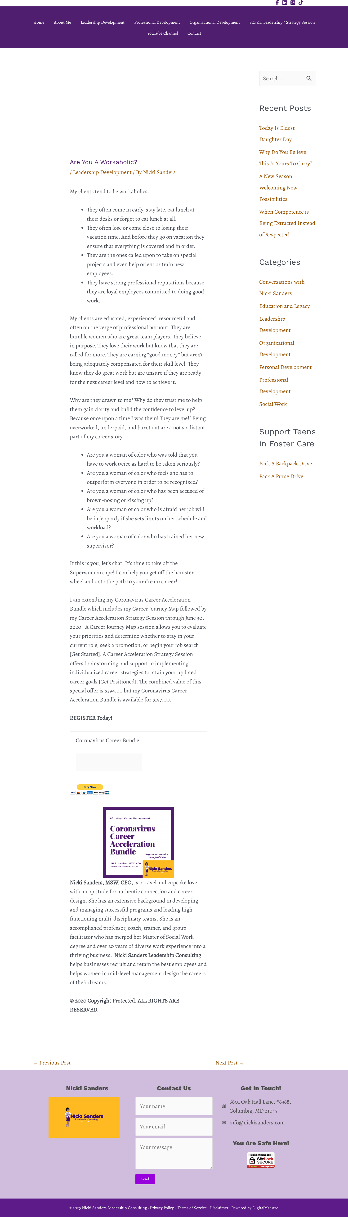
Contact (194, 33)
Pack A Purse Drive (281, 476)
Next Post (230, 1062)
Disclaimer (219, 1208)
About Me (62, 22)
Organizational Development (215, 22)
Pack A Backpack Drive (285, 463)
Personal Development (285, 367)
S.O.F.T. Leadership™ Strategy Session (282, 22)
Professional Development (157, 22)
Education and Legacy (284, 306)
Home (38, 22)
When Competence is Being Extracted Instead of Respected (287, 223)
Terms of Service (192, 1208)
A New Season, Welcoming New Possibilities (278, 187)
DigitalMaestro (265, 1208)
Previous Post (51, 1062)
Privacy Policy (162, 1208)
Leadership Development (103, 22)
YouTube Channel (162, 33)
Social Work (273, 404)
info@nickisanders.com (257, 1122)
